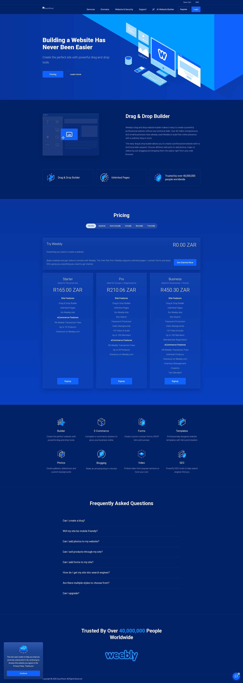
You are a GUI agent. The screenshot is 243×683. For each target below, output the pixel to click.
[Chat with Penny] (236, 676)
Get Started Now (185, 262)
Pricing (53, 74)
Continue (23, 673)
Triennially (151, 226)
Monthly (91, 226)
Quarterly (101, 226)
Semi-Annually (115, 226)
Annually (128, 226)
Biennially (139, 226)
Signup (67, 381)
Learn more (75, 74)
